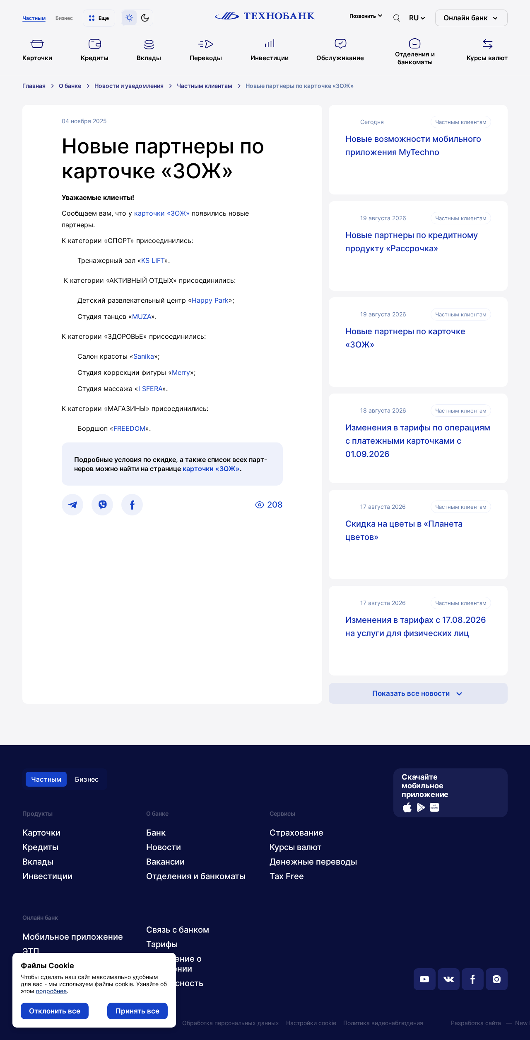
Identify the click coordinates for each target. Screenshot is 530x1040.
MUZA (141, 316)
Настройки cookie (311, 1022)
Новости (163, 847)
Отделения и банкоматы (196, 876)
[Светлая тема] (129, 17)
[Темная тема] (144, 17)
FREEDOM (129, 428)
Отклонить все (54, 1011)
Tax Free (287, 876)
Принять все (137, 1011)
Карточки (41, 833)
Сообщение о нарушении (174, 964)
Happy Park (210, 300)
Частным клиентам (204, 85)
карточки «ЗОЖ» (162, 213)
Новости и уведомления (129, 85)
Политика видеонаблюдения (383, 1022)
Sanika (143, 356)
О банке (70, 85)
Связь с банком (177, 930)
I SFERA (150, 388)
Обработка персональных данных (230, 1022)
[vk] (449, 979)
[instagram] (497, 979)
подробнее (51, 990)
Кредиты (40, 847)
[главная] (265, 15)
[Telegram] (72, 504)
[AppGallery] (434, 807)
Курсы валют (296, 847)
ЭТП (30, 951)
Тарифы (162, 944)
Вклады (37, 862)
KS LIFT (152, 260)
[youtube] (425, 979)
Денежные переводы (313, 862)
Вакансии (165, 862)
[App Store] (407, 807)
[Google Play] (420, 807)
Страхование (296, 833)
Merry (181, 372)
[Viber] (102, 504)
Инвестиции (47, 876)
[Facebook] (132, 504)
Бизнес (87, 779)
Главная (34, 85)
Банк (156, 833)
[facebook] (473, 979)
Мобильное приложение (72, 937)
